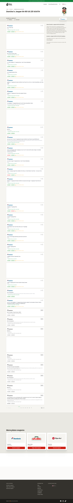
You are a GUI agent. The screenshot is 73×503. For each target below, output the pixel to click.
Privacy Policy (40, 494)
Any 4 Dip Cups (10, 27)
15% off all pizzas (10, 292)
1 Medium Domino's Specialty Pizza (13, 256)
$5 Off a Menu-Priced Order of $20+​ (14, 312)
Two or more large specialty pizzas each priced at (17, 236)
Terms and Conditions (39, 492)
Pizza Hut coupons (57, 447)
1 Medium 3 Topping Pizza (12, 206)
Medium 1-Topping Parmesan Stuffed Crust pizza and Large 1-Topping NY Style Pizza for (24, 180)
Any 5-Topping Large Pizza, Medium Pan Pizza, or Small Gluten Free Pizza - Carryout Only (24, 170)
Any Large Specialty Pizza (12, 72)
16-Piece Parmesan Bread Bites (13, 366)
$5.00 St (8, 357)
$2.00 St (8, 330)
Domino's (11, 9)
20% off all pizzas (10, 321)
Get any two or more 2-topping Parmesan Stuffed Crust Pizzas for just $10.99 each (23, 139)
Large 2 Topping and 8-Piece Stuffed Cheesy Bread (17, 282)
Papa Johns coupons (36, 447)
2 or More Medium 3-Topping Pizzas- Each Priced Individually (19, 62)
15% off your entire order (12, 53)
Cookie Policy (40, 490)
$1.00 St (8, 129)
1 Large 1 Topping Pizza (11, 246)
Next (42, 407)
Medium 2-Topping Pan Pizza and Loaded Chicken (16, 93)
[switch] (7, 19)
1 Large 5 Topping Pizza (11, 216)
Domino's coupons (16, 447)
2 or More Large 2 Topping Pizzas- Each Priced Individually (18, 161)
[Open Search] (60, 4)
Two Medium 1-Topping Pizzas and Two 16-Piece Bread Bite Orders (20, 103)
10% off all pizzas (10, 377)
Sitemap (39, 488)
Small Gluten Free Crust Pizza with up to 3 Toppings (17, 226)
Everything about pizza (52, 4)
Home (7, 9)
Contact (39, 486)
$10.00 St (8, 387)
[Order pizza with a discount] (9, 4)
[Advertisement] (25, 41)
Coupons (45, 4)
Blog (38, 485)
